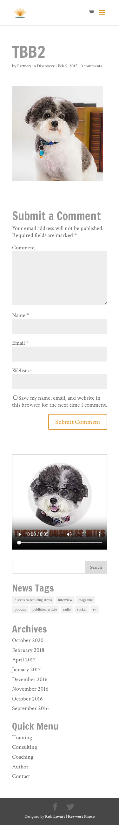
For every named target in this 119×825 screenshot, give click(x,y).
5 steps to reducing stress (33, 600)
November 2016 (30, 689)
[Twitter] (70, 807)
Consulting (24, 747)
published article (44, 609)
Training (22, 737)
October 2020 (27, 640)
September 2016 (30, 708)
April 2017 (24, 659)
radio (67, 609)
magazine (86, 600)
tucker (82, 609)
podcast (20, 609)
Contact (21, 776)
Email (20, 343)
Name (20, 315)
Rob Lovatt (55, 816)
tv (94, 609)
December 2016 (30, 679)
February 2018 (28, 650)
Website (21, 370)
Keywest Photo (81, 816)
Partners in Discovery (36, 66)
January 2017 (26, 669)
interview (65, 600)
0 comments (91, 66)
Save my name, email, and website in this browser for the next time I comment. (59, 401)
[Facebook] (55, 807)
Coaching (22, 757)
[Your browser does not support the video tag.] (59, 547)
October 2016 (27, 698)
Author (20, 766)
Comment (23, 247)
